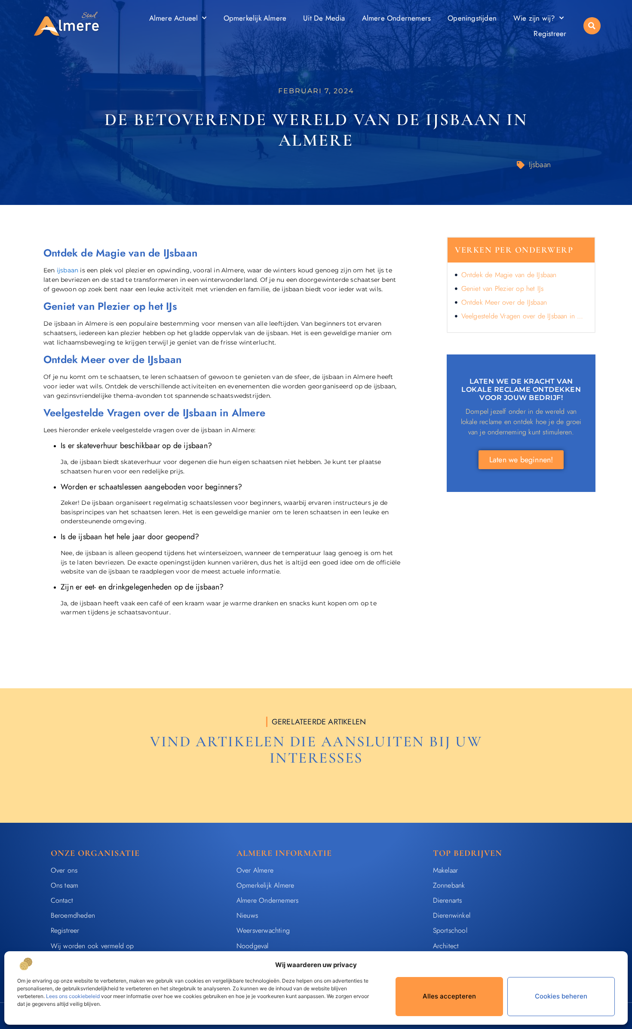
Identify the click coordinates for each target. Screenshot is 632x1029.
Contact (62, 900)
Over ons (64, 870)
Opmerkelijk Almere (255, 18)
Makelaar (445, 870)
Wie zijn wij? (534, 18)
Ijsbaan (540, 164)
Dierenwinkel (451, 915)
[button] (592, 25)
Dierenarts (447, 900)
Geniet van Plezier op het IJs (502, 288)
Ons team (65, 885)
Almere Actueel (173, 18)
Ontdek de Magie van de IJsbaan (509, 275)
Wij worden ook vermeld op (92, 946)
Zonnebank (449, 885)
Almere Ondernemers (396, 18)
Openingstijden (472, 18)
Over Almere (254, 870)
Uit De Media (324, 18)
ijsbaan (67, 270)
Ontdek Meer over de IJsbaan (504, 302)
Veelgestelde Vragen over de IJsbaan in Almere (524, 316)
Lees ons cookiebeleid (73, 996)
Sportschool (450, 930)
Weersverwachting (263, 930)
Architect (446, 946)
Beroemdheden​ (73, 915)
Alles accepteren (449, 996)
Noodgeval (252, 946)
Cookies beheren (561, 996)
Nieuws (247, 915)
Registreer (550, 33)
